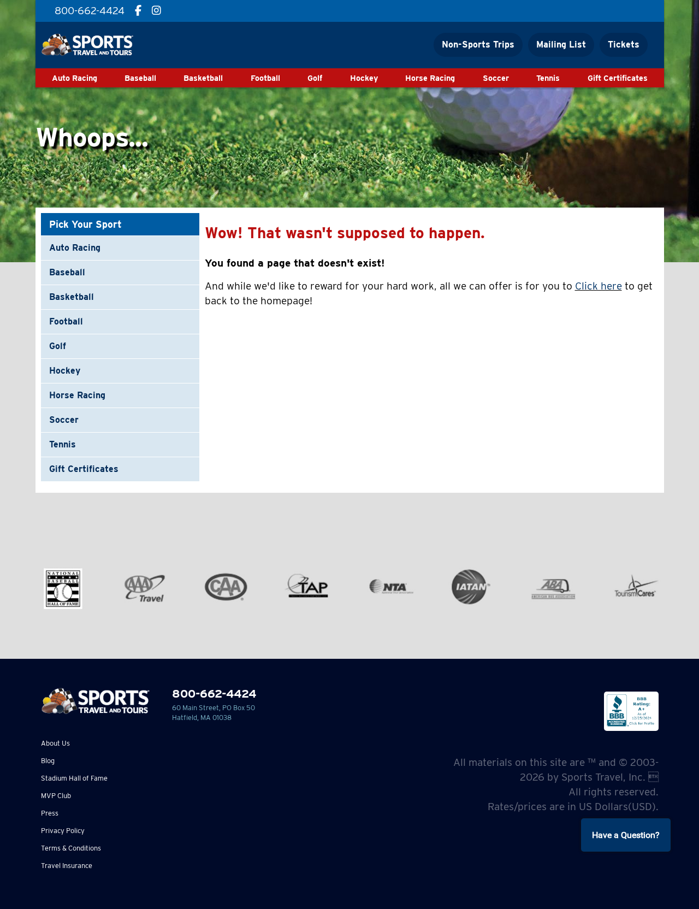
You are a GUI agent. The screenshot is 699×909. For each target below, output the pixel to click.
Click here (598, 286)
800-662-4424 (214, 693)
